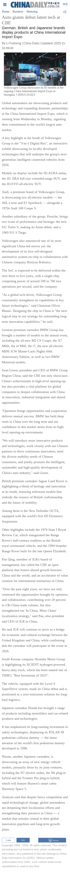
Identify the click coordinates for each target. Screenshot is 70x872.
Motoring (32, 11)
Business (18, 11)
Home (5, 11)
